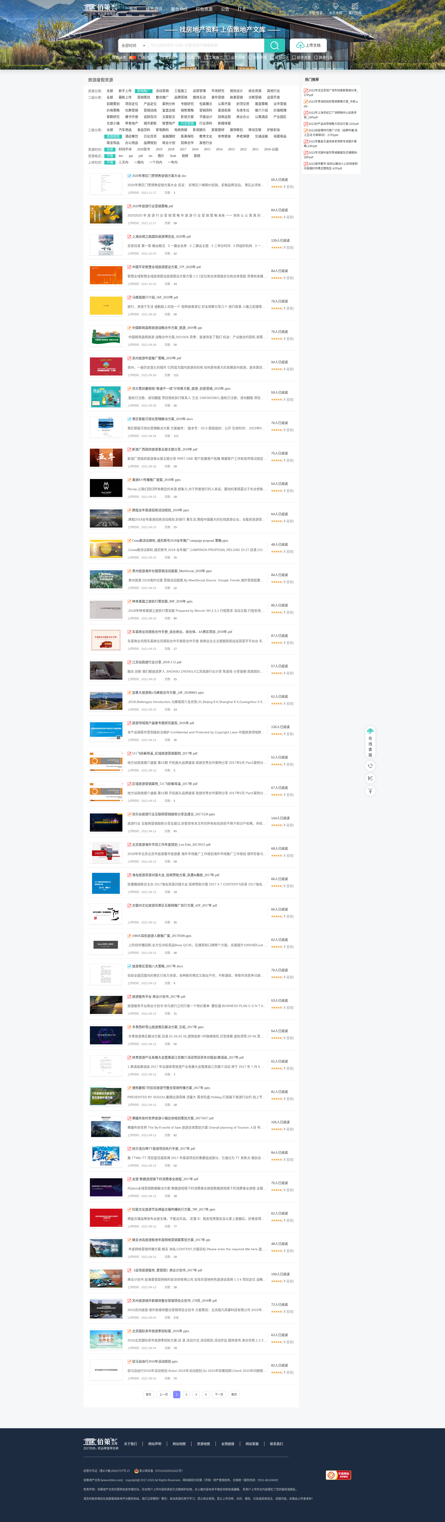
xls (150, 156)
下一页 (219, 1394)
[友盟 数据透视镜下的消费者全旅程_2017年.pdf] (106, 1187)
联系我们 (276, 1444)
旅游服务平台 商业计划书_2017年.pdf (158, 996)
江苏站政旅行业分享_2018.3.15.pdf (156, 662)
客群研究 (113, 117)
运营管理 (199, 91)
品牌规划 (150, 143)
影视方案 (187, 117)
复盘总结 (168, 110)
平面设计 (205, 117)
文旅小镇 (113, 123)
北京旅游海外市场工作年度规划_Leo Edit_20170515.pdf (171, 844)
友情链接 (227, 1444)
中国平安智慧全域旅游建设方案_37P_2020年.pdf (166, 267)
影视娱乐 (199, 130)
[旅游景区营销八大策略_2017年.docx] (106, 974)
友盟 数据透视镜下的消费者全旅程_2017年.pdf (165, 1179)
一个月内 (155, 162)
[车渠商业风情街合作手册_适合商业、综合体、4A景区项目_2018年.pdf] (106, 640)
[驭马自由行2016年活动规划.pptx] (106, 1369)
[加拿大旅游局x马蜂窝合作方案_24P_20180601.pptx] (106, 701)
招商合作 (187, 143)
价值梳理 (279, 110)
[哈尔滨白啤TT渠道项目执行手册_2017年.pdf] (106, 1157)
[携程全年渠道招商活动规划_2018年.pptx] (106, 518)
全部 (110, 91)
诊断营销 (254, 97)
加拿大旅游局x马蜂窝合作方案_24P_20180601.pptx (168, 692)
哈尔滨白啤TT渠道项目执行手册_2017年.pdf (163, 1148)
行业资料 (205, 123)
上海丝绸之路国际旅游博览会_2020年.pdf (161, 236)
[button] (75, 35)
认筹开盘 (224, 104)
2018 (171, 149)
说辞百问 (150, 117)
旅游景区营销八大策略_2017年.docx (157, 966)
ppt (131, 156)
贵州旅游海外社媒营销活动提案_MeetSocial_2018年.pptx (172, 571)
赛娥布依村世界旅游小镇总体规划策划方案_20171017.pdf (173, 1118)
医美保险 (187, 136)
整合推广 (162, 97)
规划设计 (236, 91)
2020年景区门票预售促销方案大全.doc (159, 176)
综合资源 (254, 91)
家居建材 (217, 130)
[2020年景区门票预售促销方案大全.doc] (106, 184)
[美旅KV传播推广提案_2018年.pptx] (106, 488)
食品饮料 (143, 130)
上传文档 (313, 45)
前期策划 (113, 104)
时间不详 (125, 149)
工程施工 (180, 91)
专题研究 (187, 104)
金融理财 (168, 136)
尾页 (234, 1394)
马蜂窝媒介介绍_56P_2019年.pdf (155, 297)
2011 (255, 149)
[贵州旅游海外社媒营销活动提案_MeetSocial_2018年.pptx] (106, 579)
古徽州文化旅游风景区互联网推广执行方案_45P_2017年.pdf (174, 905)
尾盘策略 (261, 104)
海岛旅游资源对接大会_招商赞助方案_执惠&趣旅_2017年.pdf (175, 875)
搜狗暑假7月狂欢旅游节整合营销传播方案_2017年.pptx (171, 1088)
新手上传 (125, 91)
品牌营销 (180, 97)
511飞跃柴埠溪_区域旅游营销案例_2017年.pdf (164, 753)
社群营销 (131, 110)
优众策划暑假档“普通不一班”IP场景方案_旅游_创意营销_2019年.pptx (181, 388)
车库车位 (242, 110)
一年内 (173, 162)
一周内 (139, 162)
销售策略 (187, 110)
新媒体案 (224, 123)
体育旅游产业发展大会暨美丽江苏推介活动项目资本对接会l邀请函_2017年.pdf (188, 1057)
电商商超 (180, 130)
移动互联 (254, 130)
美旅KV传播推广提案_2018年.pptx (156, 480)
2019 (159, 149)
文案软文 (168, 117)
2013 (231, 149)
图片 (161, 156)
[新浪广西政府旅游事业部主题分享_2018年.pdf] (106, 457)
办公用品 (131, 143)
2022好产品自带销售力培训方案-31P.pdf (333, 124)
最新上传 (125, 97)
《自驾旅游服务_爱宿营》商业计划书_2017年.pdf (167, 1270)
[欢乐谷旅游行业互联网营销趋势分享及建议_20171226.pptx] (106, 822)
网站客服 (252, 1444)
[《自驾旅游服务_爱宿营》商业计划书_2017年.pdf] (106, 1278)
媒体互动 (199, 97)
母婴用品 (279, 136)
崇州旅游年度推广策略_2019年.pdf (156, 358)
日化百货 (150, 136)
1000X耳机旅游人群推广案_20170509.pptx (161, 936)
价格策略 (113, 110)
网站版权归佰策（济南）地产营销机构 (206, 1480)
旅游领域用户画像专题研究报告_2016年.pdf (163, 723)
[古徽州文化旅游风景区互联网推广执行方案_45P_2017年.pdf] (106, 913)
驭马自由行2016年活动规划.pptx (155, 1361)
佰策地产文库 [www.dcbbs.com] (103, 1480)
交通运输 (261, 136)
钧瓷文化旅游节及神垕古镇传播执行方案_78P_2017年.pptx (173, 1209)
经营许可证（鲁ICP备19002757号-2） (107, 1471)
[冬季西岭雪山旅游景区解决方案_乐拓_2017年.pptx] (106, 1035)
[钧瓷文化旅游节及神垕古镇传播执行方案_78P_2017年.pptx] (106, 1217)
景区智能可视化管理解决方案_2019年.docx (162, 419)
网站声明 (154, 1444)
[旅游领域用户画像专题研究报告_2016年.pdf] (106, 731)
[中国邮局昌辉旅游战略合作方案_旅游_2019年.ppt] (106, 336)
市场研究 (217, 91)
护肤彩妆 (273, 130)
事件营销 (217, 97)
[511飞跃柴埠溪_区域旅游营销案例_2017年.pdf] (106, 761)
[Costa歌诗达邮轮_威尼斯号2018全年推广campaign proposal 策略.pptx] (106, 549)
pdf (141, 156)
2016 (195, 149)
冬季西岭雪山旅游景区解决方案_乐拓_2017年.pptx (168, 1027)
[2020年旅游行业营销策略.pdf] (106, 214)
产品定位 (150, 104)
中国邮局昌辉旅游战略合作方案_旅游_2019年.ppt (167, 328)
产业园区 (279, 117)
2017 (183, 149)
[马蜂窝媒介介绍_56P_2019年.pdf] (106, 305)
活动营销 (162, 91)
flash (173, 156)
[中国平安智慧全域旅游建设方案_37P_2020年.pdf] (106, 275)
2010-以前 (271, 149)
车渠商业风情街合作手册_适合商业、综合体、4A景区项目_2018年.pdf (182, 632)
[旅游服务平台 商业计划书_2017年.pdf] (106, 1005)
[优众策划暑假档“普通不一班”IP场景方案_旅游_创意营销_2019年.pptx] (106, 397)
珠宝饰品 (113, 143)
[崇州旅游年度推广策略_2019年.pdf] (106, 366)
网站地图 (179, 1444)
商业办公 (242, 117)
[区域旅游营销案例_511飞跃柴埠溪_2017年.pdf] (106, 792)
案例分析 (168, 104)
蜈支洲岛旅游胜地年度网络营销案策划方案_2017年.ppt (171, 1240)
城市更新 (150, 123)
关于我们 (130, 1444)
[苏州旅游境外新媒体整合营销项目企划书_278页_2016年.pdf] (106, 1309)
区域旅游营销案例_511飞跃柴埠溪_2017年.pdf (164, 784)
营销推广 (143, 91)
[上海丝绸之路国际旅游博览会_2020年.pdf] (106, 245)
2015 (207, 149)
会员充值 (335, 13)
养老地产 (131, 123)
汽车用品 (125, 130)
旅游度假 (113, 136)
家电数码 (162, 130)
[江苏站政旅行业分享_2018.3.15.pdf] (106, 670)
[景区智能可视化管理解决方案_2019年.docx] (106, 427)
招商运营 (224, 117)
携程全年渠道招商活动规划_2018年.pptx (160, 510)
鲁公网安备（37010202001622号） (161, 1471)
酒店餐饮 (131, 136)
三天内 (123, 162)
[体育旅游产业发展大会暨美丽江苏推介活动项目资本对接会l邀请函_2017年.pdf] (106, 1065)
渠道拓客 (224, 110)
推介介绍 (261, 110)
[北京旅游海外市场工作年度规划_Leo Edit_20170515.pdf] (106, 853)
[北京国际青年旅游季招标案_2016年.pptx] (106, 1339)
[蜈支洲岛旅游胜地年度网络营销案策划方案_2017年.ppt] (106, 1248)
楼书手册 (131, 117)
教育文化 (205, 136)
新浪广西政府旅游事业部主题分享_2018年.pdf (164, 449)
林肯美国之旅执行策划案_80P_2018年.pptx (162, 601)
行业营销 (187, 123)
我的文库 (355, 13)
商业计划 (168, 143)
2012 (243, 149)
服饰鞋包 (236, 130)
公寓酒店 (261, 117)
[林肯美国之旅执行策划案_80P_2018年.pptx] (106, 609)
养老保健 (242, 136)
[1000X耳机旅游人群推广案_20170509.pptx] (106, 944)
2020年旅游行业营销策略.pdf (152, 206)
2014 (219, 149)
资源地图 (203, 1444)
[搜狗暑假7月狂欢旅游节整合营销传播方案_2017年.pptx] (106, 1096)
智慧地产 (168, 123)
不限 (110, 156)
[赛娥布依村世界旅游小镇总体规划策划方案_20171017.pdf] (106, 1126)
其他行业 (273, 91)
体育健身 (224, 136)
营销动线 (150, 110)
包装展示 (205, 104)
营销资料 (205, 110)
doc (121, 156)
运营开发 (273, 97)
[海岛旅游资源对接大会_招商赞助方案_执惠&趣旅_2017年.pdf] (106, 883)
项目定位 (131, 104)
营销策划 (143, 97)
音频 (197, 156)
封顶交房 (242, 104)
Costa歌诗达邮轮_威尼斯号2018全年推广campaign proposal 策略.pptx (180, 540)
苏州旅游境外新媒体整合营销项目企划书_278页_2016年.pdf (174, 1300)
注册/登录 (316, 13)
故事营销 (236, 97)
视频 (185, 156)
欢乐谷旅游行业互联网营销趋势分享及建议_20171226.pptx (173, 814)
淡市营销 (279, 104)
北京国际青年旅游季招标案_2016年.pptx (160, 1331)
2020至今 (143, 149)
